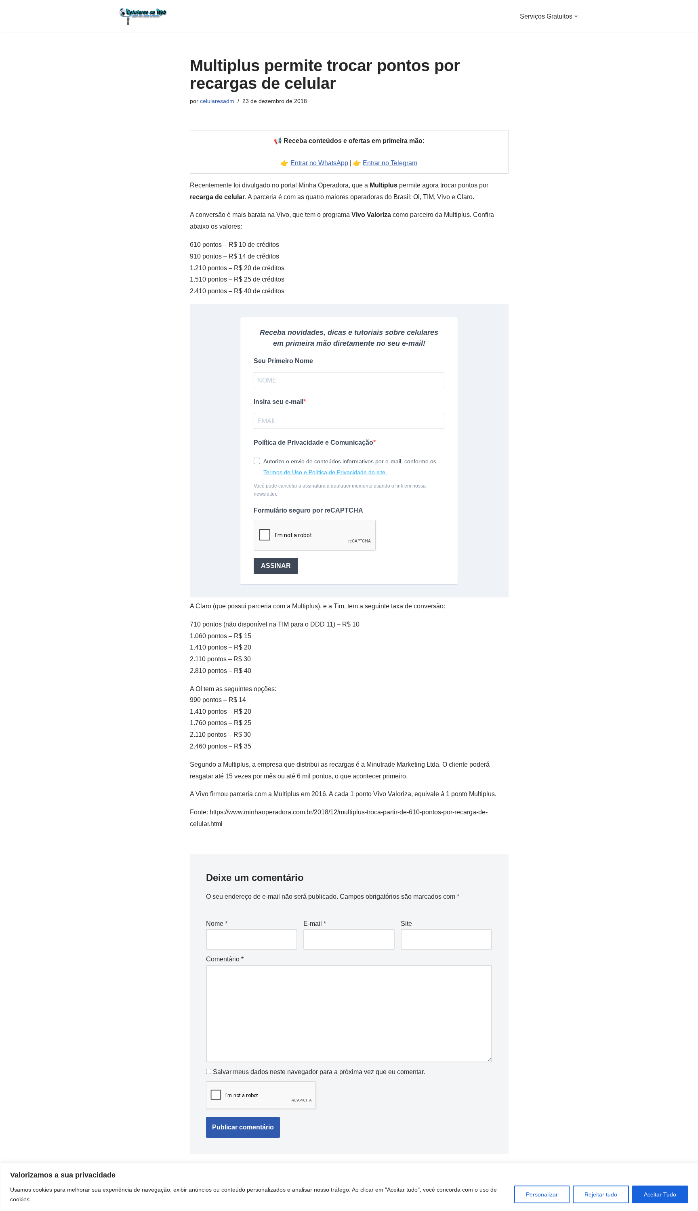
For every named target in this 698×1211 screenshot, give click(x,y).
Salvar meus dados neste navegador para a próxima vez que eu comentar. (319, 1071)
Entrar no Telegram (390, 163)
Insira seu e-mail (278, 401)
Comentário (225, 959)
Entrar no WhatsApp (319, 163)
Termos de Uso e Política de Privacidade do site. (325, 472)
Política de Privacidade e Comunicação (313, 442)
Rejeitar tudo (600, 1194)
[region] (349, 1187)
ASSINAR (276, 565)
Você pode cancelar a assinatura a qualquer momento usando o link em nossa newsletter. (340, 490)
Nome (216, 923)
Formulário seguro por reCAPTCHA (308, 510)
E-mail (314, 923)
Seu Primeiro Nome (283, 360)
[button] (576, 16)
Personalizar (542, 1194)
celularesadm (217, 101)
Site (406, 923)
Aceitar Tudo (660, 1194)
